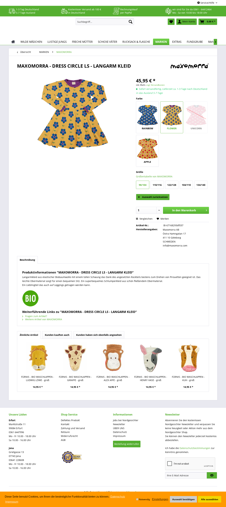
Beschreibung (27, 259)
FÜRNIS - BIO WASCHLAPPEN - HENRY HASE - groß (150, 378)
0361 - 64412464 (202, 9)
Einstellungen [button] (160, 499)
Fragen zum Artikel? (35, 316)
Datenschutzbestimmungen (195, 448)
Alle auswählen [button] (209, 499)
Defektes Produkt (70, 420)
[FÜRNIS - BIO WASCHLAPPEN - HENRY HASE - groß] (151, 358)
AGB (63, 440)
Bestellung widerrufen (126, 444)
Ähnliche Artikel (29, 334)
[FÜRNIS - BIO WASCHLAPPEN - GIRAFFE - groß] (75, 358)
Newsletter (119, 424)
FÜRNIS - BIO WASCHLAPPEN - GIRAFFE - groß (75, 378)
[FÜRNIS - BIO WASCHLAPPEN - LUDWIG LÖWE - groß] (38, 358)
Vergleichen (146, 218)
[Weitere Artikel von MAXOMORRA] (190, 69)
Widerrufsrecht (69, 436)
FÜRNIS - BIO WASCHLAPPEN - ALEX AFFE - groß (112, 378)
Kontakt (65, 424)
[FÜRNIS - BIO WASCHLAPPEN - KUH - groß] (188, 358)
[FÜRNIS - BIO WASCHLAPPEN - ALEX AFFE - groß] (113, 358)
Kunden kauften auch (57, 334)
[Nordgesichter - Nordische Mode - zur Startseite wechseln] (40, 27)
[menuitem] (105, 21)
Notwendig (144, 499)
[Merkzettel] (171, 21)
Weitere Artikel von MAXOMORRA (43, 319)
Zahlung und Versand (73, 428)
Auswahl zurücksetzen (155, 197)
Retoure (65, 432)
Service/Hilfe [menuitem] (207, 2)
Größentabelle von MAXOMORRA (154, 176)
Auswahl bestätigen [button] (183, 499)
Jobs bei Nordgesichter (125, 420)
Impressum (119, 436)
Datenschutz (120, 432)
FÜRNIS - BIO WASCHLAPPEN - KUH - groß (188, 378)
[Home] (13, 42)
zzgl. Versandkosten (155, 85)
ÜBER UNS (118, 428)
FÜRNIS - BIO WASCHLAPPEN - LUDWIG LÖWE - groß (37, 378)
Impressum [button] (11, 501)
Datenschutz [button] (117, 496)
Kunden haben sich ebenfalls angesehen (99, 334)
